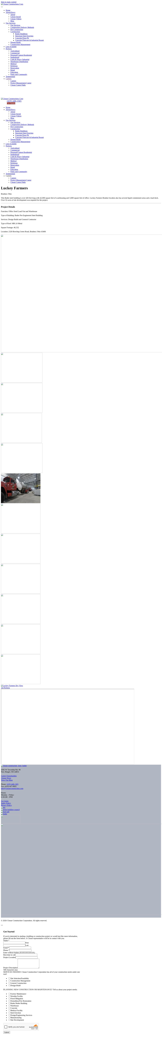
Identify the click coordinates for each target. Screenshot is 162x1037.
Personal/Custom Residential (21, 55)
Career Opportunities (9, 776)
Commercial (15, 53)
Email (6, 948)
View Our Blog (7, 780)
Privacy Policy (6, 805)
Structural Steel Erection (24, 36)
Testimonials (10, 77)
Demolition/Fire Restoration (20, 1001)
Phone (6, 950)
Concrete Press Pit (22, 38)
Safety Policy (6, 803)
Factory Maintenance (18, 994)
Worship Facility (16, 996)
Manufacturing (15, 1018)
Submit (6, 1032)
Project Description (10, 968)
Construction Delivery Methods (22, 27)
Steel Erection (15, 1013)
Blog (12, 21)
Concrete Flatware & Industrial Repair (29, 40)
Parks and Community (18, 74)
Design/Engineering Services (21, 1015)
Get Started (11, 103)
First (27, 943)
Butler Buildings (21, 34)
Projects (9, 49)
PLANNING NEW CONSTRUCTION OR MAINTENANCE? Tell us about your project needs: (40, 990)
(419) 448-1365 (14, 101)
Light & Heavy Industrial (19, 59)
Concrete (13, 1008)
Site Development (17, 1020)
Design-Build (15, 42)
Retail (12, 70)
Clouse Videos (15, 19)
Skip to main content (8, 2)
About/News (10, 12)
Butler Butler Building (18, 1003)
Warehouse (14, 1006)
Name (6, 940)
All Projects (5, 688)
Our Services (10, 23)
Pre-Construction (16, 30)
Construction (15, 32)
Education (14, 72)
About (12, 15)
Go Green (4, 801)
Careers (8, 79)
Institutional (14, 57)
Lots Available (11, 47)
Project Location (9, 957)
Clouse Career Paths (18, 85)
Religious (14, 66)
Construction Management (20, 44)
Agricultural (14, 51)
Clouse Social (15, 17)
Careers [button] (8, 176)
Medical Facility (16, 1010)
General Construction (18, 983)
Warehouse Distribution (19, 62)
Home (8, 10)
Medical (13, 64)
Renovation (14, 68)
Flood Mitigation (16, 999)
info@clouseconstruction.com (12, 788)
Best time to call (9, 955)
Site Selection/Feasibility (19, 978)
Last (26, 945)
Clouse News (6, 778)
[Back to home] (12, 4)
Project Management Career (20, 83)
